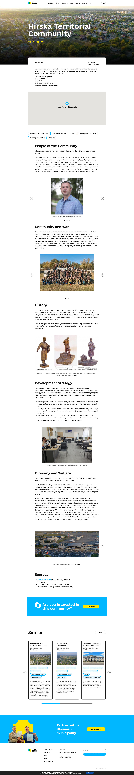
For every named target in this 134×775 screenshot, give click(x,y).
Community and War (59, 133)
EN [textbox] (104, 3)
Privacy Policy (48, 761)
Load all (100, 632)
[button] (102, 198)
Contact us (91, 606)
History (73, 133)
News (71, 3)
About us (63, 3)
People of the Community (39, 133)
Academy (84, 3)
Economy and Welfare (37, 138)
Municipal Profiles (53, 3)
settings (80, 773)
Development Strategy (88, 133)
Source (74, 375)
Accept (90, 772)
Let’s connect (96, 729)
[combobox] (105, 3)
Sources (52, 138)
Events (77, 3)
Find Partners (48, 749)
